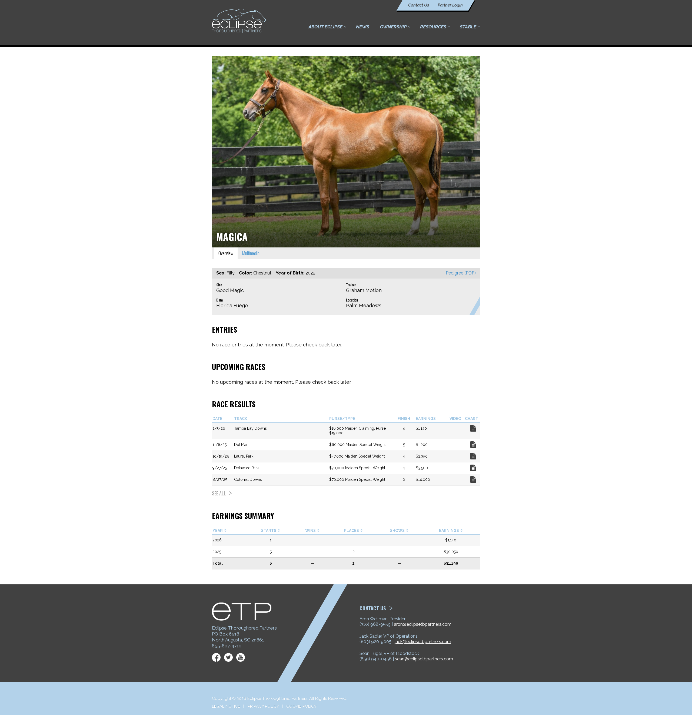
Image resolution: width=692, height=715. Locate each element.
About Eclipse (325, 26)
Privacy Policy (263, 706)
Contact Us (418, 5)
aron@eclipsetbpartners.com (422, 624)
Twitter (228, 657)
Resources (433, 26)
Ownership (393, 26)
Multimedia (251, 253)
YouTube (240, 657)
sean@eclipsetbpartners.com (424, 658)
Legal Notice (226, 706)
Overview (225, 253)
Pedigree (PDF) (461, 273)
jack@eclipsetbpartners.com (423, 641)
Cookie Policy (301, 706)
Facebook (216, 657)
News (362, 26)
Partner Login (450, 5)
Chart (473, 428)
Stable (468, 26)
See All (219, 493)
